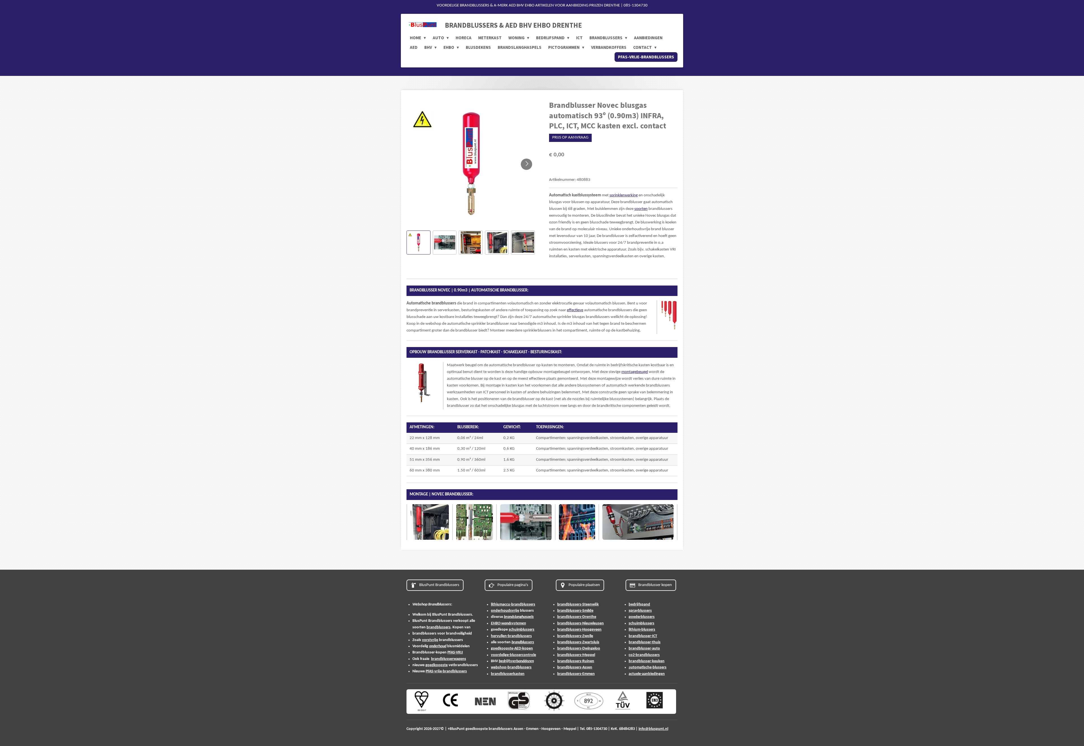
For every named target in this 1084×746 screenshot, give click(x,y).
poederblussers (642, 617)
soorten (641, 209)
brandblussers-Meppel (576, 655)
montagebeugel (634, 372)
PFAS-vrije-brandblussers (446, 671)
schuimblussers (521, 629)
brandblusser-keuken (647, 661)
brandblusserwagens (448, 659)
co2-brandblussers (644, 655)
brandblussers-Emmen (576, 674)
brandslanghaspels (519, 617)
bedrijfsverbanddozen (516, 661)
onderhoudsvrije (505, 611)
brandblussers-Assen (574, 667)
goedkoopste (436, 665)
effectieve (575, 310)
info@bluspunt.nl (653, 729)
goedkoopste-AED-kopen (512, 648)
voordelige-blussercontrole (513, 655)
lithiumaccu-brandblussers (513, 604)
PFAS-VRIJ (455, 652)
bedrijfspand (639, 604)
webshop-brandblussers (511, 667)
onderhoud (437, 646)
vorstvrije (430, 640)
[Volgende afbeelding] (526, 164)
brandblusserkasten (507, 674)
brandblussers (439, 627)
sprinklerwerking (623, 195)
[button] (418, 242)
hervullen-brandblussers (511, 636)
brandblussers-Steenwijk (578, 604)
